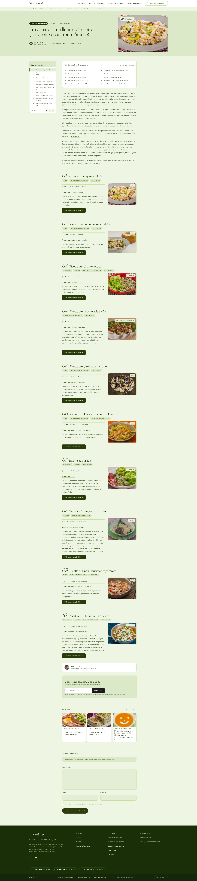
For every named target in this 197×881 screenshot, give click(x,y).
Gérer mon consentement (124, 877)
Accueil (31, 9)
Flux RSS (111, 855)
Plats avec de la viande (78, 574)
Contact (78, 842)
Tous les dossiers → (131, 709)
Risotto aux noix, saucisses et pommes (116, 80)
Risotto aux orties (109, 74)
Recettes (81, 3)
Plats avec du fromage (90, 620)
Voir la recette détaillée (73, 210)
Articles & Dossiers (133, 3)
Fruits (65, 180)
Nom (64, 792)
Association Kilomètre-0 (66, 877)
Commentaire (67, 767)
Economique (67, 270)
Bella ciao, (113, 141)
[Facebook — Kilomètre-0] (36, 858)
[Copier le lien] (53, 110)
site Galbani (75, 136)
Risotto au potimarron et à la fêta (114, 84)
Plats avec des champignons (79, 228)
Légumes (77, 270)
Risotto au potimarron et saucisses (75, 632)
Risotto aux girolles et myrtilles (78, 84)
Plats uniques (95, 180)
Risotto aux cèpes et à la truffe (78, 80)
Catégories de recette (115, 3)
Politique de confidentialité (150, 842)
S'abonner (98, 690)
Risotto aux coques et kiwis (77, 70)
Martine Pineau (38, 42)
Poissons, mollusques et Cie (100, 418)
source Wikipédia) (94, 156)
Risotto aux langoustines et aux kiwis (116, 70)
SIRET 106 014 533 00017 (102, 877)
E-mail (103, 792)
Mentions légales (146, 838)
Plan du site (112, 850)
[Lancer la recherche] (147, 3)
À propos (78, 838)
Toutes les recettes (115, 838)
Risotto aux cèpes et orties (77, 77)
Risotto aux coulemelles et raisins (79, 74)
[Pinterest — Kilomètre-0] (31, 858)
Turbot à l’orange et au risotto (113, 77)
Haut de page (160, 877)
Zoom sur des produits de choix (57, 9)
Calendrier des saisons (96, 3)
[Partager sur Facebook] (46, 110)
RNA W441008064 (84, 877)
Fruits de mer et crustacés (79, 180)
